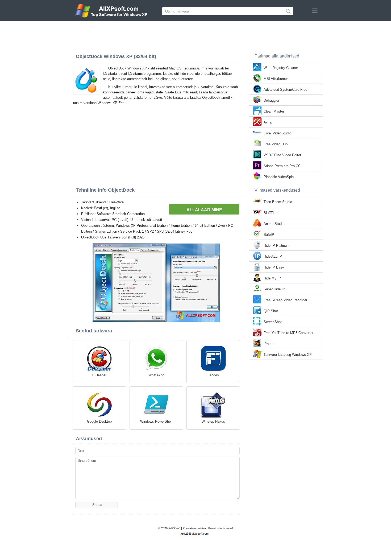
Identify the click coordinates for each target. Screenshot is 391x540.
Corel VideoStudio (277, 133)
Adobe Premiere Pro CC (282, 166)
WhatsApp (156, 375)
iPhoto (268, 344)
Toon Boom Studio (278, 202)
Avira (268, 122)
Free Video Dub (276, 144)
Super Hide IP (274, 289)
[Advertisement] (195, 36)
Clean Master (274, 111)
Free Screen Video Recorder (285, 300)
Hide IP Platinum (277, 246)
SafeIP (269, 235)
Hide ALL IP (273, 256)
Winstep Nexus (213, 421)
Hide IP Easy (274, 267)
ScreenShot (273, 322)
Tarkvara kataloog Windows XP (288, 355)
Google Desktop (99, 421)
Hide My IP (272, 278)
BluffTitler (271, 213)
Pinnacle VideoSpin (279, 177)
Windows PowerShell (156, 421)
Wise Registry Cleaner (281, 68)
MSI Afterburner (276, 79)
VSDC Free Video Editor (282, 155)
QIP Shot (271, 311)
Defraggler (271, 100)
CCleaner (99, 375)
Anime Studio (274, 224)
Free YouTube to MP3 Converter (288, 333)
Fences (213, 375)
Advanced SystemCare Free (285, 90)
